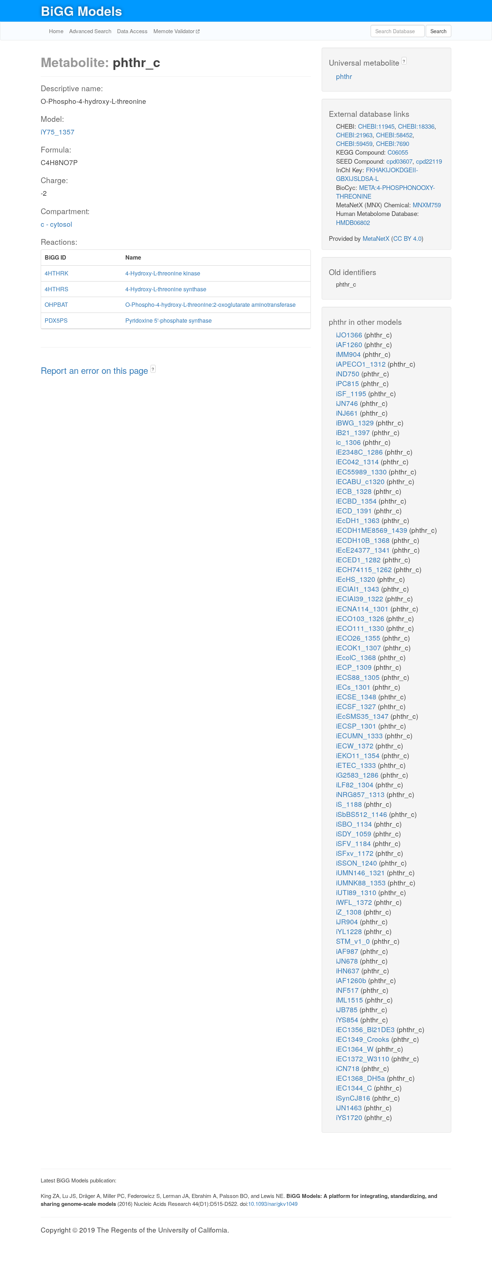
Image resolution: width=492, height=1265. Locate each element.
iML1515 (350, 999)
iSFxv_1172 (355, 853)
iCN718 (348, 1068)
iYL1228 (350, 931)
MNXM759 (427, 204)
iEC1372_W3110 (363, 1058)
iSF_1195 (352, 393)
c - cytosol (56, 224)
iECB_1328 (355, 491)
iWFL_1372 (355, 902)
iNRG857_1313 (361, 794)
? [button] (153, 369)
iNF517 (348, 990)
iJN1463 (350, 1107)
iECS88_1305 (358, 677)
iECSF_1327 (357, 706)
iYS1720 (350, 1117)
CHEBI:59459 (354, 143)
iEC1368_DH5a (361, 1078)
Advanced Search (90, 31)
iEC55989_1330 (362, 471)
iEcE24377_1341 (364, 549)
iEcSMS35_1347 (363, 716)
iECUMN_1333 (360, 735)
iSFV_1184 (354, 843)
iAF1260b (352, 980)
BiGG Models (81, 10)
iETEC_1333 (357, 765)
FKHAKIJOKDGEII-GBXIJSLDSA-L (377, 174)
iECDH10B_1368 (364, 540)
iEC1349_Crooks (363, 1039)
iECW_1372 (355, 745)
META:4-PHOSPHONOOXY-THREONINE (385, 191)
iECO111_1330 (361, 628)
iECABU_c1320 (361, 481)
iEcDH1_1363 (358, 520)
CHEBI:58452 (394, 134)
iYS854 (348, 1019)
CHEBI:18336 (416, 126)
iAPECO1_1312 (362, 363)
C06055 (398, 151)
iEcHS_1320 (356, 579)
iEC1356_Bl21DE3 (366, 1029)
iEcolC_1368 (357, 657)
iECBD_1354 (357, 500)
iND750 (348, 373)
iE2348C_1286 (360, 451)
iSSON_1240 (357, 862)
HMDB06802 (353, 222)
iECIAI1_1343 (358, 588)
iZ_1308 (349, 911)
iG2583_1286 (358, 774)
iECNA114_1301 (363, 608)
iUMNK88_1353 (362, 882)
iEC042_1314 (358, 461)
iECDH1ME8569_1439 (372, 530)
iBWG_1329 (356, 422)
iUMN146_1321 (361, 872)
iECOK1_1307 (359, 647)
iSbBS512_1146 (362, 814)
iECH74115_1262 (365, 569)
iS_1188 (350, 804)
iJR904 (348, 921)
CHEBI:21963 (354, 134)
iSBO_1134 (355, 823)
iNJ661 (348, 412)
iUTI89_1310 (357, 892)
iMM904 (349, 354)
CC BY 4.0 (407, 238)
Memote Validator (174, 31)
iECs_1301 (354, 686)
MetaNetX (376, 238)
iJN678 (348, 960)
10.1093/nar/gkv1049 (273, 1203)
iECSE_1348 (357, 696)
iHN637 (348, 970)
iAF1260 (350, 344)
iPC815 (348, 383)
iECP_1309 (355, 667)
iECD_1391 (355, 510)
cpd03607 (399, 160)
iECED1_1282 (359, 559)
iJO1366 (350, 334)
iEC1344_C (355, 1087)
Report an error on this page (96, 370)
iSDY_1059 (354, 833)
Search (438, 31)
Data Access (132, 31)
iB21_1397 (354, 432)
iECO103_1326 (361, 618)
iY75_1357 (58, 131)
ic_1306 (349, 442)
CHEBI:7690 (392, 143)
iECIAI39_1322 (360, 598)
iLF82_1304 (355, 784)
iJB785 (347, 1009)
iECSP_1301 (357, 725)
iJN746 (348, 403)
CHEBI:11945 (376, 126)
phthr (344, 76)
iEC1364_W (355, 1048)
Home (56, 31)
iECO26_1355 (359, 637)
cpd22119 (429, 160)
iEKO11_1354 (358, 755)
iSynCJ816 (354, 1097)
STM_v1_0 (354, 941)
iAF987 (348, 951)
